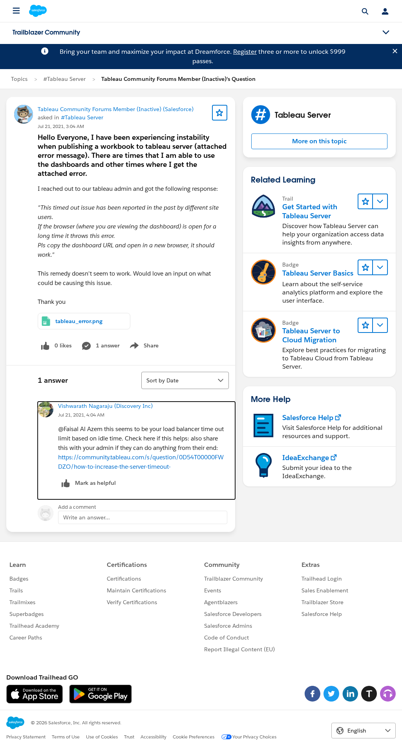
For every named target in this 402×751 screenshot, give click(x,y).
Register (245, 52)
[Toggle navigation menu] (386, 32)
